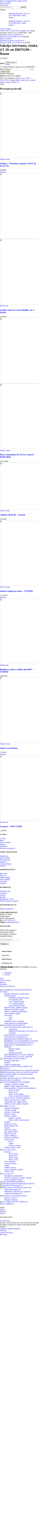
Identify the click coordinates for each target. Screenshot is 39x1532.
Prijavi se (3, 875)
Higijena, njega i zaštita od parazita (16, 1086)
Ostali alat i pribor (10, 1130)
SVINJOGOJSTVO (27, 1043)
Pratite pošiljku (5, 877)
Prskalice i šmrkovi (10, 1200)
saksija (33, 80)
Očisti (7, 64)
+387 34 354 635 (9, 920)
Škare (11, 1141)
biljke (17, 80)
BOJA (2, 63)
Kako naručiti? (5, 858)
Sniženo (3, 844)
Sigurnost (3, 862)
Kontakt (3, 897)
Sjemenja (7, 1152)
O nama (2, 838)
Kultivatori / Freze (10, 1124)
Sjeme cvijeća (13, 1160)
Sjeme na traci (13, 1158)
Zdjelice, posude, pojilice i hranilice (16, 1104)
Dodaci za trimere (15, 1145)
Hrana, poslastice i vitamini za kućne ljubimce (20, 1088)
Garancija (3, 893)
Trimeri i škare (9, 1140)
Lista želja (3, 881)
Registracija (4, 856)
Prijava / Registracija (7, 1204)
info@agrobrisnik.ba (12, 922)
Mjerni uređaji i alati (11, 1126)
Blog (1, 840)
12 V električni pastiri (16, 1004)
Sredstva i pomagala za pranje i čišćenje (17, 1178)
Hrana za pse (13, 1092)
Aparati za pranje (10, 1110)
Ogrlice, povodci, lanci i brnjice (15, 1100)
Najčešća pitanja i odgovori (9, 901)
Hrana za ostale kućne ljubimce (19, 1096)
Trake (11, 1017)
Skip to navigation (6, 1)
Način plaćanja (5, 860)
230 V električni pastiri (16, 1002)
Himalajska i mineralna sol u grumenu (17, 1191)
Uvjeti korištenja (5, 864)
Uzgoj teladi (13, 1029)
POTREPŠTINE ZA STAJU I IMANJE (18, 1057)
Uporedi (3, 883)
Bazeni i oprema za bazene (13, 1180)
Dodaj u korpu (5, 71)
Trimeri (11, 1143)
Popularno (3, 846)
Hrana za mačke (14, 1090)
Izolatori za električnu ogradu (14, 1009)
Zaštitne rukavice (10, 1167)
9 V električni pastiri (16, 1000)
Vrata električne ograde (12, 1013)
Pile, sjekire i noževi (11, 1132)
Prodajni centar (5, 891)
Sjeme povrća (13, 1154)
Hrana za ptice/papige (16, 1094)
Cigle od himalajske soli (12, 1189)
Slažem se (16, 1229)
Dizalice (7, 1122)
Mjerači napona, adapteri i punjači (16, 1007)
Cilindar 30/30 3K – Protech (12, 515)
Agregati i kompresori (11, 1108)
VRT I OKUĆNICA (13, 31)
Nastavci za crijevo (10, 1198)
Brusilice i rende (9, 1114)
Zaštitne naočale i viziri (12, 1147)
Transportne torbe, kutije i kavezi (15, 1102)
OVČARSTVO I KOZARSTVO (16, 1037)
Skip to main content (20, 1)
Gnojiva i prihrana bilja (12, 1064)
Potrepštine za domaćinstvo (13, 1176)
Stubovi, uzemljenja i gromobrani (15, 1011)
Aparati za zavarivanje (12, 1112)
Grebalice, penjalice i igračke (14, 1084)
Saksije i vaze (25, 31)
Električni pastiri (9, 996)
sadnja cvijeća (25, 80)
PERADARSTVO (25, 1039)
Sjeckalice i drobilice (11, 1138)
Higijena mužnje (14, 1049)
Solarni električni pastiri (17, 1006)
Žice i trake (8, 1015)
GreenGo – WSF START (11, 826)
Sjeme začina (13, 1156)
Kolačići (3, 866)
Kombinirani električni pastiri (19, 998)
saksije (2, 82)
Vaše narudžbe (5, 879)
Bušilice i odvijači (10, 1116)
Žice (10, 1019)
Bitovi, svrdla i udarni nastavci (19, 1120)
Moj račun (3, 874)
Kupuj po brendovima (7, 848)
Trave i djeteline (9, 1162)
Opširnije (6, 1229)
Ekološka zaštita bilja (11, 1061)
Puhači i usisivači (10, 1134)
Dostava (3, 895)
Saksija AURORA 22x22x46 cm (11, 42)
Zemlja (6, 1165)
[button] (5, 159)
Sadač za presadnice (9, 748)
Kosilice (7, 1128)
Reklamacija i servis (7, 899)
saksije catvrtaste (11, 82)
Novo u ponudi (5, 842)
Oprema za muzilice (15, 1053)
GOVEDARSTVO (26, 1027)
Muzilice (12, 1051)
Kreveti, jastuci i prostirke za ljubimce (17, 1098)
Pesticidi (7, 1062)
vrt (19, 82)
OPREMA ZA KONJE (30, 1041)
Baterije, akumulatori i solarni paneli (16, 994)
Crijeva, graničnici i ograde (13, 1169)
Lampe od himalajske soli (13, 1193)
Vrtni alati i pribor (10, 1164)
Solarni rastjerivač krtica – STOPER (16, 591)
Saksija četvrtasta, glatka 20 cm (11, 37)
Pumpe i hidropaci (10, 1136)
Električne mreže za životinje (14, 1021)
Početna (3, 31)
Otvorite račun (5, 1221)
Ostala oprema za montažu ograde (16, 1023)
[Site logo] (5, 3)
